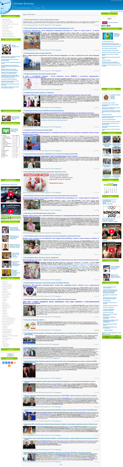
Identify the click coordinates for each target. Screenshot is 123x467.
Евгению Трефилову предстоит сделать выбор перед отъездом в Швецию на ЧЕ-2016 (111, 44)
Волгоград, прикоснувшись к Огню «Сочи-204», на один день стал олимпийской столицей (48, 347)
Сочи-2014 (4, 339)
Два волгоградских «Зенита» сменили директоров (37, 53)
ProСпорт (46, 232)
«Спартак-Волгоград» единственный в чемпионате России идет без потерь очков (111, 62)
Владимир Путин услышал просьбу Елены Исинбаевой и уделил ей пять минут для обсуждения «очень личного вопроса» (57, 452)
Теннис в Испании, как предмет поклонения (111, 121)
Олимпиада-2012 (6, 332)
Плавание (4, 295)
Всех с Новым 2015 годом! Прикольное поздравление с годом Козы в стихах (45, 171)
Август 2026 (110, 183)
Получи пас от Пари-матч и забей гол (34, 319)
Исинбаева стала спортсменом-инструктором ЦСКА (38, 130)
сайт (57, 40)
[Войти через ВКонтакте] (6, 362)
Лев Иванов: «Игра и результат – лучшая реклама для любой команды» (10, 81)
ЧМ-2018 (4, 283)
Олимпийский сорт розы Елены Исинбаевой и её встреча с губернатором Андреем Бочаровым (50, 299)
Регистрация (37, 7)
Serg (45, 344)
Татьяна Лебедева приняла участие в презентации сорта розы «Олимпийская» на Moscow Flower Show (52, 236)
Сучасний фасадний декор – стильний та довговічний (109, 310)
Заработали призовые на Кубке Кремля (110, 50)
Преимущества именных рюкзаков (110, 305)
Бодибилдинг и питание (107, 114)
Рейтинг (4, 315)
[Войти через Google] (15, 362)
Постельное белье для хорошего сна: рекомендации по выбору (110, 298)
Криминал (4, 327)
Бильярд (4, 326)
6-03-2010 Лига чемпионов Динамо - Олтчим (116, 166)
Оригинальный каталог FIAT (108, 41)
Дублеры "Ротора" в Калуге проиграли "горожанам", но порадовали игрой (9, 73)
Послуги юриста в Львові (108, 312)
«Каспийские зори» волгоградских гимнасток (111, 52)
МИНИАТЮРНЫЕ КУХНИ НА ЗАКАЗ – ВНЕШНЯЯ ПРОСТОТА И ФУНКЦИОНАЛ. (110, 321)
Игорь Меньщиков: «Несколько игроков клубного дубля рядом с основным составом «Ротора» (10, 66)
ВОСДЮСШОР (5, 305)
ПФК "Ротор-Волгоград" (107, 203)
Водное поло (5, 292)
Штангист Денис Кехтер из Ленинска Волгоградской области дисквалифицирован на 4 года (49, 28)
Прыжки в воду (5, 324)
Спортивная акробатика (7, 323)
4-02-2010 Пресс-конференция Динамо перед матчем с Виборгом (107, 145)
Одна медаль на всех (106, 60)
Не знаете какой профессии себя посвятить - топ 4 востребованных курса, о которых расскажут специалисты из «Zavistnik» (110, 291)
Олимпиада (4, 346)
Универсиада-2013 (6, 338)
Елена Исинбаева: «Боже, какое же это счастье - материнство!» (41, 257)
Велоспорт (4, 303)
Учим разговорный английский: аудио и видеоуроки (109, 287)
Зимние (4, 310)
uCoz (116, 337)
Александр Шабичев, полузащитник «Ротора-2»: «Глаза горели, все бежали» (9, 70)
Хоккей (3, 289)
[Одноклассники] (106, 26)
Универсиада (5, 344)
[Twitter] (104, 26)
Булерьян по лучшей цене (108, 307)
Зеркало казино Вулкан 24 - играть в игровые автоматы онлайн (41, 19)
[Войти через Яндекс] (12, 362)
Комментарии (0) (58, 70)
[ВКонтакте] (102, 26)
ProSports (46, 70)
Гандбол (4, 291)
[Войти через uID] (3, 362)
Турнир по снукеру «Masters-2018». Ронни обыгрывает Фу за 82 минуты (111, 108)
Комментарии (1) (58, 210)
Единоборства (5, 307)
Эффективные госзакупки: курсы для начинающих (110, 327)
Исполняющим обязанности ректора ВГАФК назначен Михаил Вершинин (44, 110)
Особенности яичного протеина (108, 102)
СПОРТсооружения (6, 329)
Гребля (3, 299)
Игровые (4, 313)
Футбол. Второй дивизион (7, 319)
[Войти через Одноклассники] (9, 365)
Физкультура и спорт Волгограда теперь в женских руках (39, 213)
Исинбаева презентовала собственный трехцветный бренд (40, 73)
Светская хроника (6, 330)
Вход (44, 7)
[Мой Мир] (107, 26)
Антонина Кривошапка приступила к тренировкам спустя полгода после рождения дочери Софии (51, 153)
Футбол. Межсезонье (6, 321)
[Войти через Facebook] (9, 362)
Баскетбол (4, 297)
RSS (121, 11)
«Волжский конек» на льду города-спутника (111, 46)
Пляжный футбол (6, 286)
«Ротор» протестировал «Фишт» (109, 119)
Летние (3, 308)
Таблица (4, 311)
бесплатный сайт (116, 336)
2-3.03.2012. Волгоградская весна (106, 155)
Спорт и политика (6, 334)
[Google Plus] (109, 26)
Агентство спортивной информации (22, 7)
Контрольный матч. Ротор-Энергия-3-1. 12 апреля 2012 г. (107, 165)
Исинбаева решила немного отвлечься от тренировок (39, 92)
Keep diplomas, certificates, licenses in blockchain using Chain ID (54, 120)
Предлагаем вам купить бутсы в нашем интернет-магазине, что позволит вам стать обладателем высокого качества (10, 76)
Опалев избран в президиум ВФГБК (109, 48)
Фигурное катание (6, 287)
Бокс (3, 302)
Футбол (3, 281)
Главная (24, 14)
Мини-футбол (5, 316)
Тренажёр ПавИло (107, 300)
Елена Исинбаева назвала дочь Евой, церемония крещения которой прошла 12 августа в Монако (50, 195)
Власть (3, 341)
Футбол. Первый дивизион (7, 318)
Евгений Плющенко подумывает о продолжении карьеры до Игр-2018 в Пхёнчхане (46, 282)
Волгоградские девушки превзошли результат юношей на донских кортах (111, 117)
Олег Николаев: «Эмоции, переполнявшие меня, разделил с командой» (10, 87)
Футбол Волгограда (107, 200)
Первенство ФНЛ (6, 284)
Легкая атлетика (5, 294)
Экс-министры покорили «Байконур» (9, 78)
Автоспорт (4, 343)
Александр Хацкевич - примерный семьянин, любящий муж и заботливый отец (10, 57)
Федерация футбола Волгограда (109, 199)
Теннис (3, 300)
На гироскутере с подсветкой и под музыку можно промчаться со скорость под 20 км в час (111, 111)
